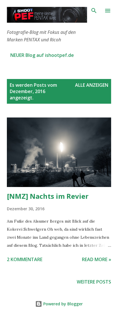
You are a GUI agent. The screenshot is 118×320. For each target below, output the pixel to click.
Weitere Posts (94, 282)
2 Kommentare (24, 259)
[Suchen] (94, 10)
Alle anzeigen (91, 85)
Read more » (96, 259)
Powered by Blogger (62, 303)
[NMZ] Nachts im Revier (47, 196)
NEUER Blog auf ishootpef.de (42, 55)
